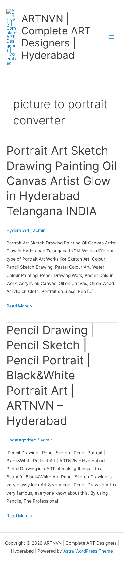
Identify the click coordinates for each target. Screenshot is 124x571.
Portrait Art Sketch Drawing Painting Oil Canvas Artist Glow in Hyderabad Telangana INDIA (61, 181)
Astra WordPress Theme (88, 550)
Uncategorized (21, 439)
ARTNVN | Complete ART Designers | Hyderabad (56, 36)
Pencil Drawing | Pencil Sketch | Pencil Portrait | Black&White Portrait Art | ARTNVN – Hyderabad (50, 375)
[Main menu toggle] (111, 37)
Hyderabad (17, 230)
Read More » (19, 305)
